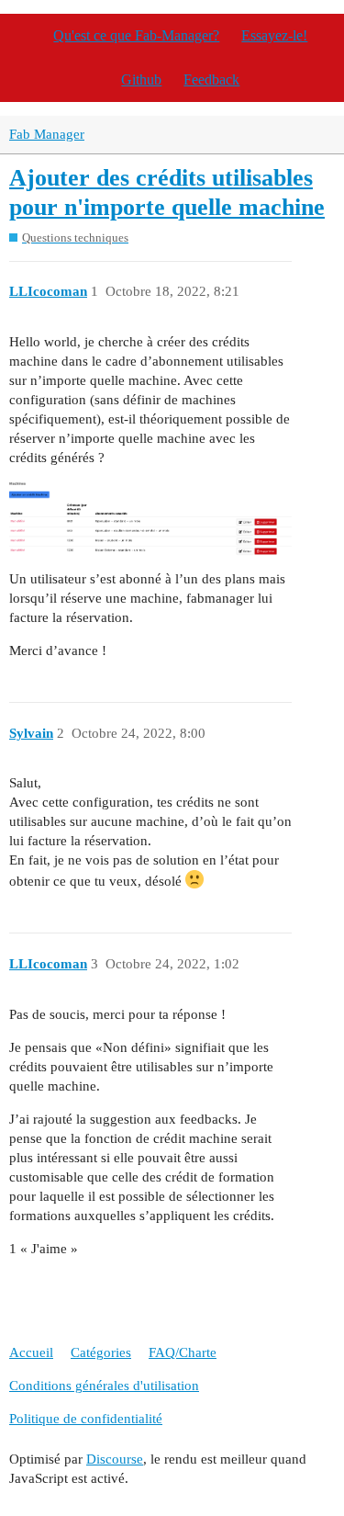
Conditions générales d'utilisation (104, 1385)
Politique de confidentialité (85, 1418)
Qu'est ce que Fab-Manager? (136, 35)
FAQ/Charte (182, 1352)
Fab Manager (46, 134)
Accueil (31, 1352)
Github (141, 79)
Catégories (101, 1352)
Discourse (114, 1459)
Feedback (211, 79)
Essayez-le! (274, 35)
